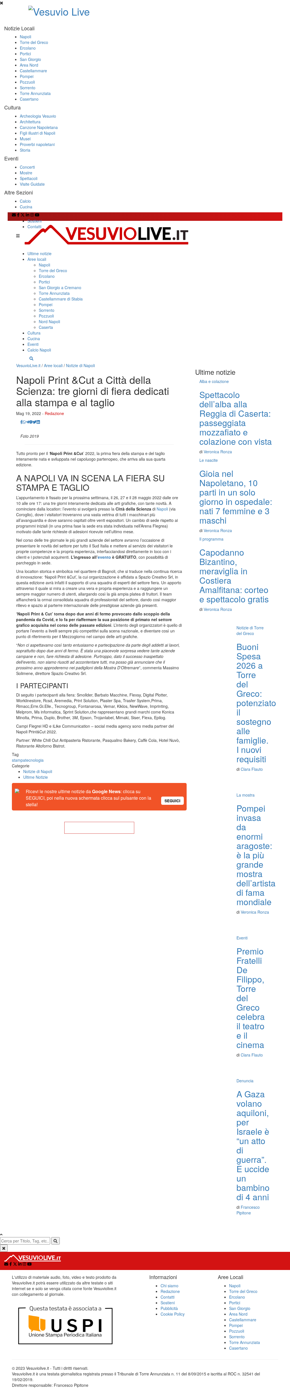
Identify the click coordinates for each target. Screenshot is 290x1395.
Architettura (30, 121)
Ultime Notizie (35, 777)
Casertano (29, 99)
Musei (25, 138)
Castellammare (33, 70)
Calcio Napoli (39, 350)
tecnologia (34, 760)
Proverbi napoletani (37, 144)
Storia (25, 150)
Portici (25, 53)
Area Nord (29, 65)
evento (104, 557)
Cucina (26, 206)
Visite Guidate (32, 184)
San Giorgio (30, 59)
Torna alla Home (99, 828)
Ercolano (28, 48)
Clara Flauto (252, 769)
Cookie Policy (173, 1314)
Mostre (26, 172)
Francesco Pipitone (248, 1210)
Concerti (27, 167)
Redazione (54, 413)
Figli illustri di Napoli (37, 133)
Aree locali (36, 259)
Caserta (46, 327)
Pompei (26, 76)
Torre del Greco (34, 42)
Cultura (33, 333)
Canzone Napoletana (39, 127)
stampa (18, 760)
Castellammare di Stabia (61, 299)
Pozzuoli (27, 82)
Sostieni (34, 221)
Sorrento (27, 87)
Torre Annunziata (35, 93)
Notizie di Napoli (80, 365)
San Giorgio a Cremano (60, 287)
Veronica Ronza (218, 451)
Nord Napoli (49, 321)
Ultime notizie (39, 253)
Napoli (25, 36)
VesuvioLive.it (28, 365)
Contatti (34, 226)
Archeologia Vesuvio (38, 116)
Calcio (25, 201)
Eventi (33, 344)
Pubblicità (169, 1308)
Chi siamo (169, 1285)
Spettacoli (28, 178)
